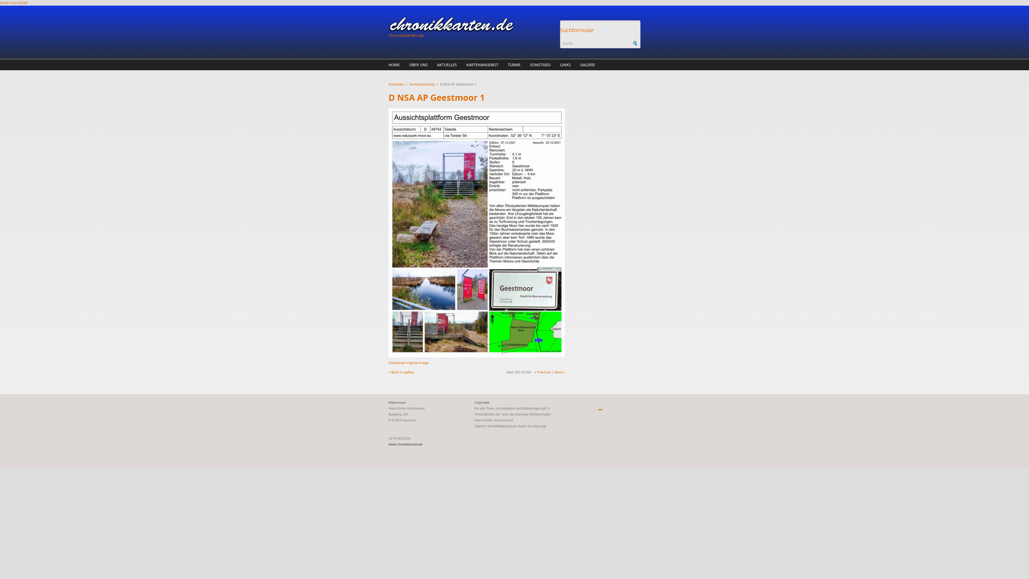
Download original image (408, 362)
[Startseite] (472, 24)
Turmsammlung (422, 84)
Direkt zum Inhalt (14, 2)
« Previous (542, 372)
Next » (559, 372)
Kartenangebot (482, 64)
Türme (514, 64)
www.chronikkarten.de (406, 444)
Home (394, 64)
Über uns (418, 64)
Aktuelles (447, 64)
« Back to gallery (402, 372)
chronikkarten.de (406, 35)
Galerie (587, 64)
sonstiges (540, 64)
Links (565, 64)
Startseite (396, 84)
